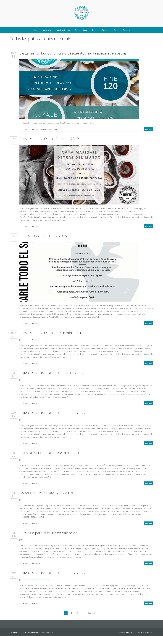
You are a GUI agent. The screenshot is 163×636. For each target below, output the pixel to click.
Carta (94, 30)
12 (13, 416)
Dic (13, 235)
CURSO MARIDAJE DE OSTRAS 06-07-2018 (52, 572)
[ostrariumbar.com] (81, 13)
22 (13, 456)
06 (13, 142)
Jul (13, 452)
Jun (13, 572)
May (13, 53)
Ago (13, 412)
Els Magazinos (81, 30)
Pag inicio (47, 129)
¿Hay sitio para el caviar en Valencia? (48, 532)
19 (13, 496)
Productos (55, 129)
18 (13, 376)
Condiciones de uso (125, 632)
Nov (13, 332)
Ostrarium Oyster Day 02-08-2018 (46, 492)
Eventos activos (38, 129)
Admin (65, 38)
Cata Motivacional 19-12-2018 (43, 235)
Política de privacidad (144, 632)
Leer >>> (148, 129)
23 (13, 336)
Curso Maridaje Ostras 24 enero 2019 (49, 138)
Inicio (35, 30)
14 (13, 536)
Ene (13, 138)
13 (13, 56)
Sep (14, 372)
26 (13, 576)
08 (13, 239)
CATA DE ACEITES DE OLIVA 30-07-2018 (50, 452)
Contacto (126, 30)
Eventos (35, 226)
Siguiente (93, 613)
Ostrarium (46, 30)
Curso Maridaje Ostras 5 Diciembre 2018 (51, 332)
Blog (116, 30)
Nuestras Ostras (63, 30)
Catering (105, 30)
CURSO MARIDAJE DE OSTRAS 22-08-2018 (52, 412)
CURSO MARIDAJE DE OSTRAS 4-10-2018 (51, 372)
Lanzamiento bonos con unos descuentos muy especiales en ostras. (73, 53)
